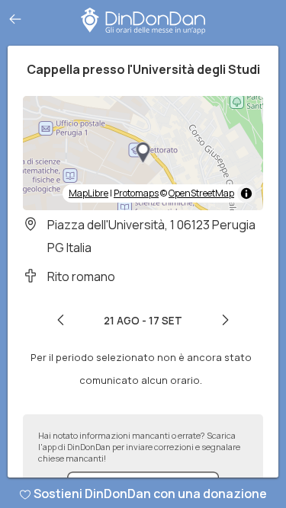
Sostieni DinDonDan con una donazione (150, 493)
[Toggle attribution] (246, 193)
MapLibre (88, 193)
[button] (143, 153)
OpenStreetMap (201, 193)
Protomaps (136, 193)
